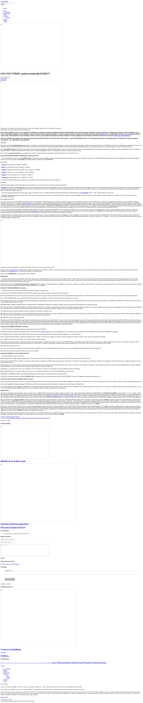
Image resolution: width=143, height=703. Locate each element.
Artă (8, 675)
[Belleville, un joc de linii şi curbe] (25, 458)
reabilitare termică (13, 271)
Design (5, 14)
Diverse (5, 19)
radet (43, 418)
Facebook (3, 416)
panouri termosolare (33, 418)
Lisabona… (5, 656)
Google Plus (12, 416)
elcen (28, 418)
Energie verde (7, 13)
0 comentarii (3, 80)
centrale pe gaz (14, 418)
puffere (40, 418)
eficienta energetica (22, 418)
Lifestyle (6, 16)
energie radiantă (26, 203)
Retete (8, 17)
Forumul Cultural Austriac (94, 662)
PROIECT (13, 270)
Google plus (12, 564)
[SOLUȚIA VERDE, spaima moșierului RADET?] (32, 70)
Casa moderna (7, 12)
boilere (9, 418)
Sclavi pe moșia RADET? (122, 135)
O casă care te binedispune (11, 649)
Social (8, 678)
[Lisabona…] (3, 652)
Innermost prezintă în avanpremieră (15, 524)
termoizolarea (70, 395)
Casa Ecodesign (4, 1)
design (54, 663)
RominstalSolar (33, 211)
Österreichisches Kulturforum (70, 662)
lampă (45, 662)
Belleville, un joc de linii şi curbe (13, 461)
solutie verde (47, 418)
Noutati (5, 20)
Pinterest (17, 416)
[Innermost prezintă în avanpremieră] (39, 520)
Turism (5, 681)
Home (5, 10)
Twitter (7, 416)
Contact (5, 21)
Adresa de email (8, 570)
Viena (48, 662)
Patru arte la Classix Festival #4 (13, 527)
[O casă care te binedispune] (39, 646)
